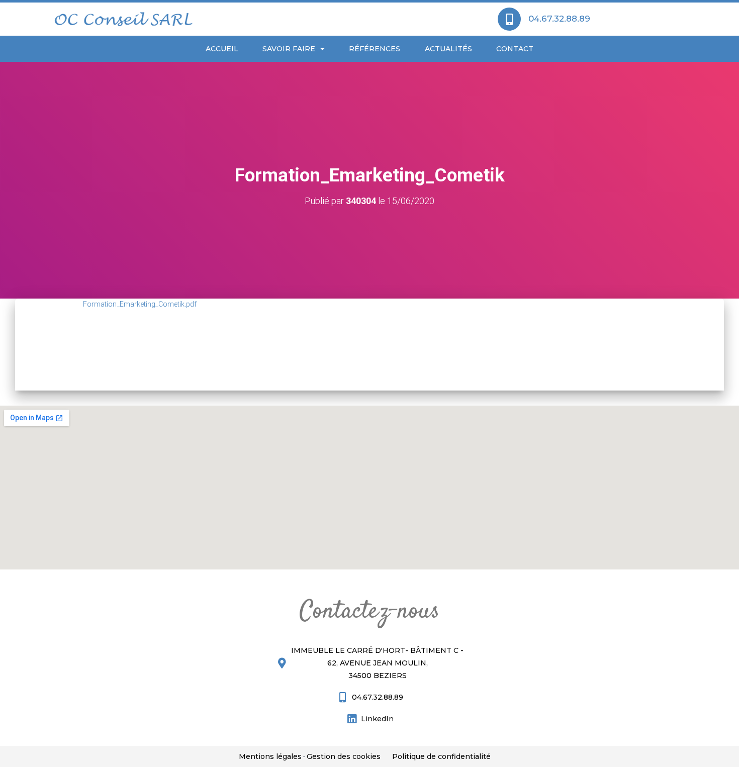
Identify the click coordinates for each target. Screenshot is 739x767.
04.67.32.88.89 (559, 19)
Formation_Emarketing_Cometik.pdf (140, 304)
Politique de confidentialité (441, 756)
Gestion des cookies (344, 756)
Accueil (222, 48)
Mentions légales (270, 756)
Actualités (448, 48)
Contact (514, 48)
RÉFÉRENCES (374, 48)
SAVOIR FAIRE (288, 48)
